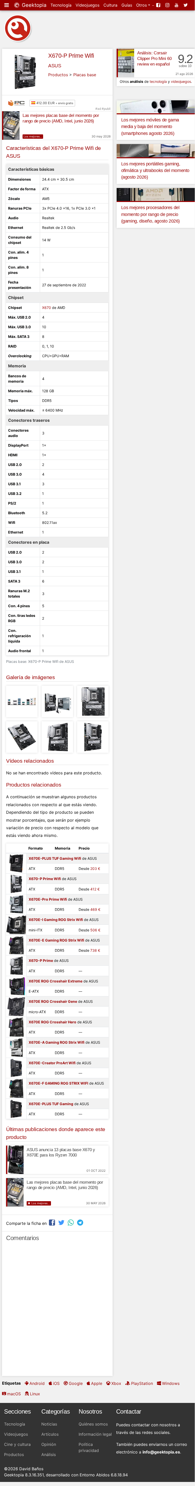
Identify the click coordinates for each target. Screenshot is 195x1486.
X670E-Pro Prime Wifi (48, 899)
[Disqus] (57, 1310)
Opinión (48, 1444)
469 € (95, 909)
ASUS (54, 65)
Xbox (116, 1383)
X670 (46, 307)
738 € (95, 950)
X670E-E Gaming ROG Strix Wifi (56, 940)
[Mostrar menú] (7, 5)
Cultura (110, 5)
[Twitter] (186, 5)
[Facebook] (158, 5)
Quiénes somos (93, 1424)
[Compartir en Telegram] (80, 1222)
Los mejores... (33, 136)
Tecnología (61, 5)
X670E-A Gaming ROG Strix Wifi (56, 1042)
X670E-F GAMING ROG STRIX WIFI (58, 1083)
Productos (58, 74)
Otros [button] (142, 5)
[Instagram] (167, 5)
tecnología (158, 81)
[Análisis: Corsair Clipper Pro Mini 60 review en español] (125, 63)
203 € (95, 868)
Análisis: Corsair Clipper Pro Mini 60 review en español (154, 59)
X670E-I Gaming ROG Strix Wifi (56, 919)
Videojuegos (87, 5)
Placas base (84, 74)
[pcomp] (17, 103)
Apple (96, 1383)
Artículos (50, 1434)
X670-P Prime (41, 960)
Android (37, 1383)
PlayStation (142, 1383)
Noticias (49, 1424)
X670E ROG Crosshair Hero (52, 1022)
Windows (171, 1383)
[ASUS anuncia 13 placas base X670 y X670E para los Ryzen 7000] (15, 1160)
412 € (95, 889)
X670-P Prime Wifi (71, 55)
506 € (95, 930)
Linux (35, 1393)
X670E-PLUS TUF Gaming (51, 1104)
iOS (56, 1383)
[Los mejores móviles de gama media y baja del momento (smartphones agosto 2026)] (156, 106)
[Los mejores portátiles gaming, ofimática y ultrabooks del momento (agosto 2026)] (156, 150)
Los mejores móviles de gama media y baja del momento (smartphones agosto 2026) (150, 126)
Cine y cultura (17, 1444)
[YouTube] (177, 5)
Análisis (48, 1454)
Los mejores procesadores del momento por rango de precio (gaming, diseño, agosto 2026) (150, 214)
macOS (14, 1393)
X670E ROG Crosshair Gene (53, 1001)
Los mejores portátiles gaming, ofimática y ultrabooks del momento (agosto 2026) (155, 170)
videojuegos (181, 81)
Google (76, 1383)
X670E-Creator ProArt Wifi (52, 1063)
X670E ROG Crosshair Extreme (55, 981)
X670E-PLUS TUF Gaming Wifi (55, 858)
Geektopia (33, 5)
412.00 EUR (54, 103)
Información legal (95, 1434)
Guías (126, 5)
